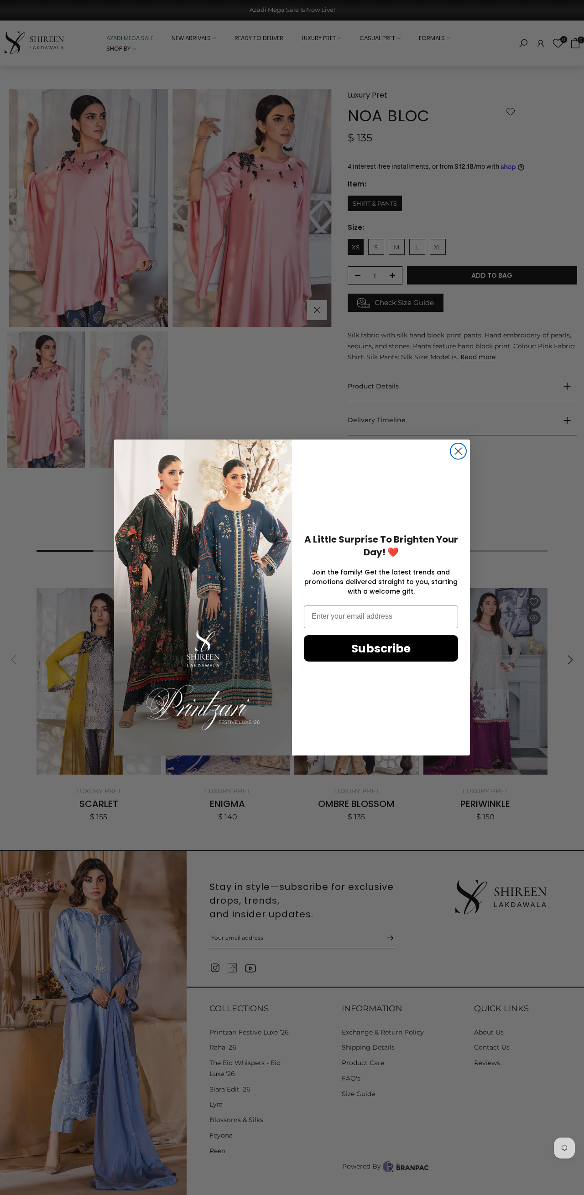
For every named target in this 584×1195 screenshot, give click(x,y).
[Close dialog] (458, 451)
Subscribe (381, 649)
